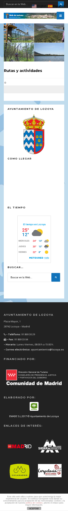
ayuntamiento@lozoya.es (47, 349)
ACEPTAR (34, 508)
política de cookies (34, 503)
